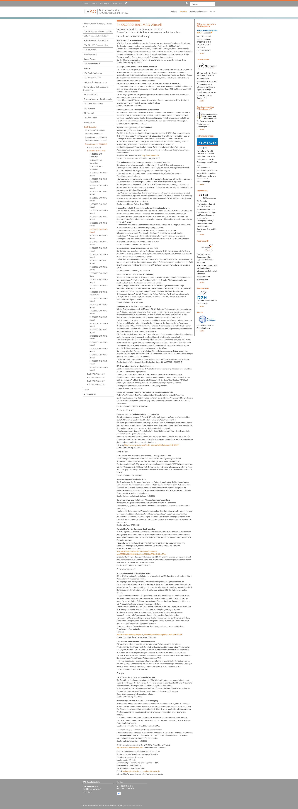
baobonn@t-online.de (131, 771)
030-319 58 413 (127, 786)
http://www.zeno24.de (150, 155)
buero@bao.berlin (127, 788)
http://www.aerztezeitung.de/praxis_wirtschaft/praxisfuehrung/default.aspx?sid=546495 (149, 634)
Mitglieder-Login (117, 3)
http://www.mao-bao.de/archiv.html (130, 747)
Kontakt (86, 3)
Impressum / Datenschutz (133, 805)
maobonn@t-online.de (151, 771)
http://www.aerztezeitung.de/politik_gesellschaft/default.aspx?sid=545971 (151, 445)
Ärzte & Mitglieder (105, 3)
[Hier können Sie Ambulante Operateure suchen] (186, 2)
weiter (202, 53)
